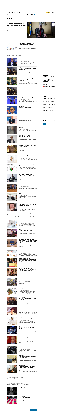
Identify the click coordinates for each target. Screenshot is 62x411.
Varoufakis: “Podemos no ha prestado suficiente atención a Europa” (27, 388)
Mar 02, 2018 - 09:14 (32, 167)
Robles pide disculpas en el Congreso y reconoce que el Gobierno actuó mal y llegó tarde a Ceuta (49, 108)
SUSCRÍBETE (48, 12)
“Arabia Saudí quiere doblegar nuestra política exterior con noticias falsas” (27, 318)
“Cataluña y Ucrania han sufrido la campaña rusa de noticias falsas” (16, 25)
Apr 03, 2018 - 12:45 (27, 99)
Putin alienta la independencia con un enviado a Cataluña (27, 338)
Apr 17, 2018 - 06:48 (27, 61)
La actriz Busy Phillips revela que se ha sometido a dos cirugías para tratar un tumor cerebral (49, 87)
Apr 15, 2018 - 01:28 (26, 82)
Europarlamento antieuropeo (25, 107)
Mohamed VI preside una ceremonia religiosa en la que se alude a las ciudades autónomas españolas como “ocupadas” (49, 99)
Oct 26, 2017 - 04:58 (27, 349)
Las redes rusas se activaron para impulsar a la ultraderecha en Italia (28, 165)
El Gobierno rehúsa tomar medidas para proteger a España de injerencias (20, 214)
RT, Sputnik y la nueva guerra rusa (26, 193)
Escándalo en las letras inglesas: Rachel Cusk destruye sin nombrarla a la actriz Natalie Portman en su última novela (49, 105)
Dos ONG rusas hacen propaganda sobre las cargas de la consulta (27, 347)
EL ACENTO (20, 326)
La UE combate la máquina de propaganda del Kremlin (28, 299)
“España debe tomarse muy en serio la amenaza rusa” (27, 309)
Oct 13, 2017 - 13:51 (32, 359)
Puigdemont (20, 67)
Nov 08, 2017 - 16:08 (27, 310)
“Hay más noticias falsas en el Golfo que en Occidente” (28, 156)
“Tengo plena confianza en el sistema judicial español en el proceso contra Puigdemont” (27, 79)
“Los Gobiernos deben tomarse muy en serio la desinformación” (27, 205)
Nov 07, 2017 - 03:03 (26, 320)
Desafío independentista (22, 396)
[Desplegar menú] (7, 14)
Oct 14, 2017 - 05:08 (20, 383)
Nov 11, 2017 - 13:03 (26, 290)
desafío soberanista (21, 336)
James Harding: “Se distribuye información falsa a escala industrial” (27, 175)
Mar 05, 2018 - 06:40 (27, 158)
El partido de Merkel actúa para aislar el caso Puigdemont (27, 69)
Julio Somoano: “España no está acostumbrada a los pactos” (25, 136)
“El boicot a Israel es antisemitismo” (26, 117)
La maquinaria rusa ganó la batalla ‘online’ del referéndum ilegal (28, 279)
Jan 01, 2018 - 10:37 (25, 195)
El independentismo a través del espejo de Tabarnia (28, 221)
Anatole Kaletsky (25, 390)
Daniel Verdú (24, 167)
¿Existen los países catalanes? (25, 397)
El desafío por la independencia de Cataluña (24, 258)
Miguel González (13, 215)
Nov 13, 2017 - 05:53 (27, 281)
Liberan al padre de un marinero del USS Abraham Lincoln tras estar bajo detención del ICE (49, 80)
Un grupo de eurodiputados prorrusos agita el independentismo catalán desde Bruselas (27, 260)
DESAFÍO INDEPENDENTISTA (22, 297)
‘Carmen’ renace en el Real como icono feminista (26, 328)
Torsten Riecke (29, 390)
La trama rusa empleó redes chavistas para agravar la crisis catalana (28, 288)
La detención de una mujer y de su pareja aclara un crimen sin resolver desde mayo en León (49, 84)
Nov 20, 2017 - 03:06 (27, 253)
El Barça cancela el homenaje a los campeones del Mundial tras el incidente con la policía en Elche (48, 77)
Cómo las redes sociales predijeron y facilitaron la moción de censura (27, 44)
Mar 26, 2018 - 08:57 (25, 138)
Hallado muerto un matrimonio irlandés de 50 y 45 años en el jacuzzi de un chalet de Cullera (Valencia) (49, 111)
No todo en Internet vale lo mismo (25, 230)
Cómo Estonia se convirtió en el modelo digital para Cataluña (27, 357)
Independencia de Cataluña (22, 365)
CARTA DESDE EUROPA (21, 106)
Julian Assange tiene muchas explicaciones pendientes (27, 127)
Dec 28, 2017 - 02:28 (34, 223)
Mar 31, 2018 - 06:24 (27, 118)
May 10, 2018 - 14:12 (14, 53)
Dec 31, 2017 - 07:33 (19, 215)
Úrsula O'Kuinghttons (21, 359)
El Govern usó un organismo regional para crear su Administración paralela (28, 367)
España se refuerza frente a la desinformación (17, 52)
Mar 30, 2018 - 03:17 (25, 129)
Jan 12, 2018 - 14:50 (26, 186)
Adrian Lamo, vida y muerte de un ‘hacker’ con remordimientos (27, 146)
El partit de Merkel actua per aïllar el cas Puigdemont (27, 88)
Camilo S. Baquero (25, 223)
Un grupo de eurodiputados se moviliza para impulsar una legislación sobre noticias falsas (27, 59)
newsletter (44, 120)
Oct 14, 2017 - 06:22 (20, 377)
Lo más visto (45, 96)
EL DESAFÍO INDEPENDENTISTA (22, 355)
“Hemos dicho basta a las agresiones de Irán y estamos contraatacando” (27, 270)
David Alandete (12, 19)
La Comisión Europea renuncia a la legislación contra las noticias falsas (26, 97)
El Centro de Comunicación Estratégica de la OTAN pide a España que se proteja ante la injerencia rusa (28, 251)
